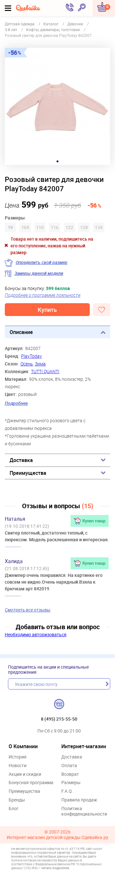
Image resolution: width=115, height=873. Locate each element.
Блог (14, 808)
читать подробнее (55, 868)
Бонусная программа (31, 782)
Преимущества (28, 472)
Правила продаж (79, 800)
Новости (18, 765)
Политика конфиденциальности (84, 811)
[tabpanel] (57, 106)
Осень (26, 364)
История (18, 757)
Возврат (70, 774)
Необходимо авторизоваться (35, 634)
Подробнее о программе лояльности (42, 295)
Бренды (17, 800)
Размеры (70, 782)
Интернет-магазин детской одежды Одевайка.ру (57, 837)
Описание (21, 332)
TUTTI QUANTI (45, 371)
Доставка (21, 460)
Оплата (69, 765)
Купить (47, 309)
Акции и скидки (25, 774)
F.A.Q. (67, 791)
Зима (40, 364)
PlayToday (31, 356)
